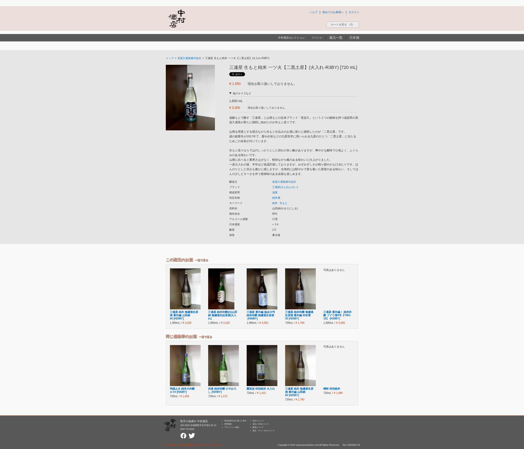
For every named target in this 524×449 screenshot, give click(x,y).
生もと (284, 203)
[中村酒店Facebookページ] (183, 434)
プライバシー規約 (231, 427)
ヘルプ (313, 12)
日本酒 (354, 37)
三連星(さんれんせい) (285, 187)
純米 (275, 203)
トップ (170, 58)
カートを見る (343, 24)
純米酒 (276, 197)
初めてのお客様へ (333, 12)
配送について (258, 427)
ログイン (354, 12)
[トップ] (177, 18)
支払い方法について (261, 424)
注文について (258, 421)
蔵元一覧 (335, 37)
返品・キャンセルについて (264, 431)
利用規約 (228, 424)
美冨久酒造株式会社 (189, 58)
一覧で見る (201, 260)
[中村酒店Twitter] (192, 434)
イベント (317, 37)
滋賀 (275, 192)
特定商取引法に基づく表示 (235, 421)
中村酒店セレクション (291, 37)
